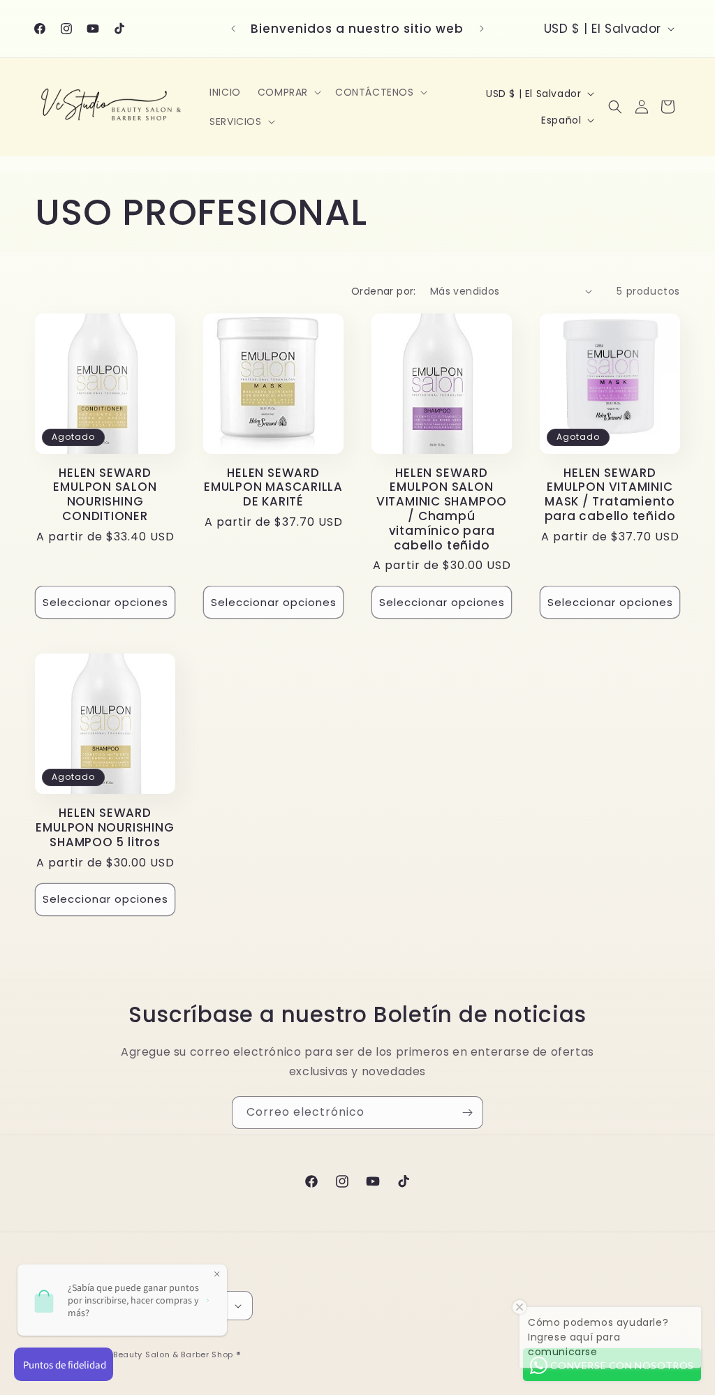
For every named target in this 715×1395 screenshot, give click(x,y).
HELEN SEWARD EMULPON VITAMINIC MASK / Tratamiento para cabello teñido (610, 495)
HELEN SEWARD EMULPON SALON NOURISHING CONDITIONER (104, 495)
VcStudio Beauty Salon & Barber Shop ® (156, 1354)
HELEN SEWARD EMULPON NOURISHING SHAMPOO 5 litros (105, 827)
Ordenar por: (383, 291)
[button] (288, 92)
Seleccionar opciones (105, 602)
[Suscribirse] (467, 1112)
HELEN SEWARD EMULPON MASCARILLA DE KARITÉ (273, 487)
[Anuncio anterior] (233, 28)
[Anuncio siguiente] (481, 28)
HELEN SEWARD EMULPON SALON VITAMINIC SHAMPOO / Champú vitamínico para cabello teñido (441, 509)
